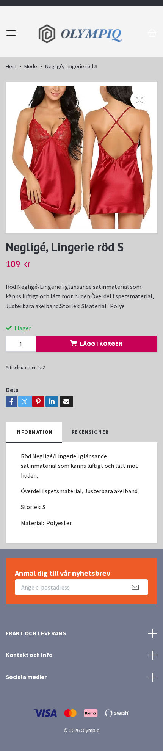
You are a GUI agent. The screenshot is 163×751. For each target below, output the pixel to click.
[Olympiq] (81, 53)
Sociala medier (26, 716)
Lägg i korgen (101, 382)
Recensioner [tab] (90, 471)
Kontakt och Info (29, 694)
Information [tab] (34, 471)
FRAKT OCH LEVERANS (36, 672)
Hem (11, 105)
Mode (30, 105)
